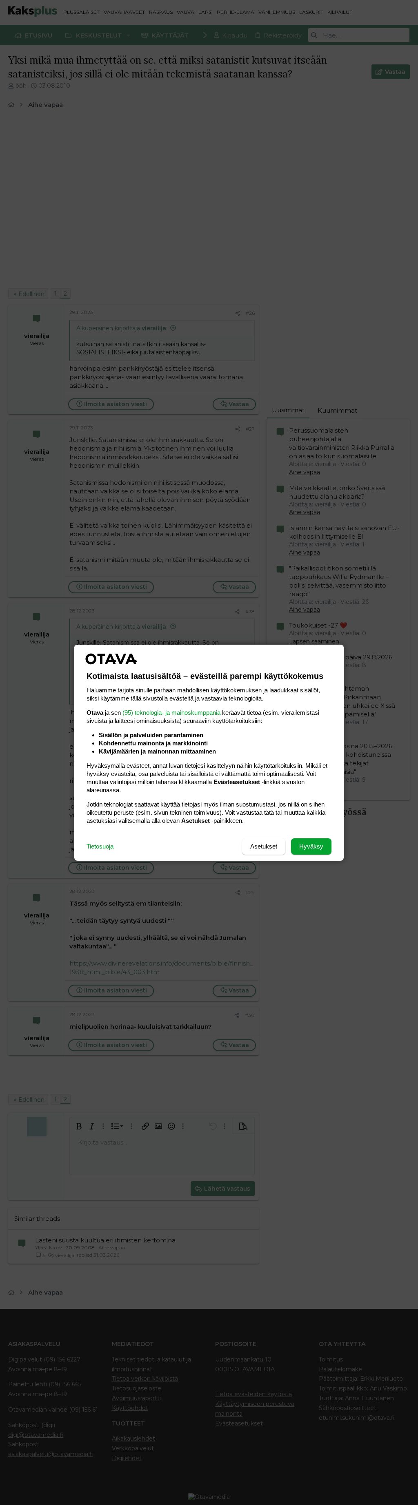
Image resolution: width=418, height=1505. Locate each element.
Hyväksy (311, 846)
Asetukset (263, 846)
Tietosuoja (100, 846)
